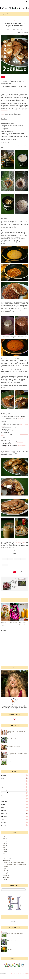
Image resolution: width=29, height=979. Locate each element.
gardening (3, 798)
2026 (4, 836)
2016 (4, 853)
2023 (4, 840)
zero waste (3, 825)
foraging (3, 795)
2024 (4, 838)
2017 (4, 851)
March (6, 875)
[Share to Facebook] (8, 572)
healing (3, 804)
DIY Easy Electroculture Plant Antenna (15, 761)
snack (2, 819)
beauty (3, 778)
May (5, 872)
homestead (3, 810)
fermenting (4, 790)
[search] (27, 889)
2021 (4, 843)
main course (4, 813)
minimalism (4, 816)
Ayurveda (3, 775)
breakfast (14, 20)
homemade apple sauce (20, 542)
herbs (2, 807)
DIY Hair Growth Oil (11, 738)
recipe (23, 559)
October (6, 860)
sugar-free (4, 565)
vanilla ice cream (22, 445)
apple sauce (20, 442)
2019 (4, 847)
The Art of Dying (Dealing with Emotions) (14, 862)
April (5, 873)
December (6, 858)
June (5, 870)
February (6, 877)
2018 (4, 849)
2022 (4, 842)
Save (4, 77)
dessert (10, 559)
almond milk (4, 110)
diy (2, 787)
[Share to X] (11, 572)
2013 (4, 879)
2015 (4, 855)
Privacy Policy (14, 958)
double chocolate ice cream (7, 446)
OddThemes (23, 975)
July (5, 868)
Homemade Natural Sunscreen (13, 746)
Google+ (3, 114)
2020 (4, 845)
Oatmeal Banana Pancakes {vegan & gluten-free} (15, 864)
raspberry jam (21, 418)
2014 (4, 857)
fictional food (4, 793)
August (6, 866)
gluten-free (17, 559)
